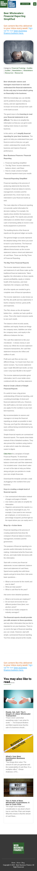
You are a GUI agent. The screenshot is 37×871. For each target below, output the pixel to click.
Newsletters (17, 70)
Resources (9, 73)
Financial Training (18, 68)
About (18, 862)
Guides (29, 68)
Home (13, 862)
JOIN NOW (25, 4)
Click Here (8, 454)
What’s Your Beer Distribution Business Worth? (15, 758)
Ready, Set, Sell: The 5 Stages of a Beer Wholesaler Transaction (18, 714)
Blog (23, 862)
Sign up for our (18, 30)
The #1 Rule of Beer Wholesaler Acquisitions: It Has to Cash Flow (17, 802)
